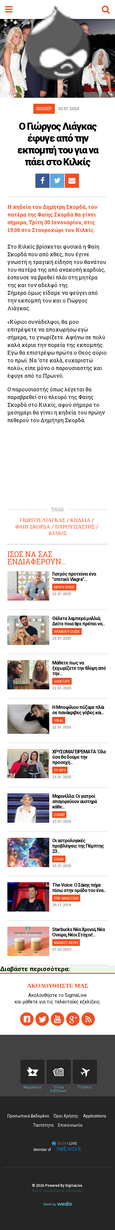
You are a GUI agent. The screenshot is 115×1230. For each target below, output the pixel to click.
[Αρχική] (57, 78)
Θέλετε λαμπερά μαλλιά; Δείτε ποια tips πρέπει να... (78, 621)
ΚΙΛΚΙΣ (58, 533)
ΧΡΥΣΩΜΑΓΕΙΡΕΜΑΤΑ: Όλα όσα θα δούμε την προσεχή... (79, 757)
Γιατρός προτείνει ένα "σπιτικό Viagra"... (74, 576)
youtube (57, 1019)
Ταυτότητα (43, 1125)
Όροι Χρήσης (66, 1116)
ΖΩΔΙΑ (59, 859)
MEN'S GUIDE (64, 587)
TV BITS (60, 770)
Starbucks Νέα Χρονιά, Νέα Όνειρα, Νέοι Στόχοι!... (78, 932)
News (59, 1072)
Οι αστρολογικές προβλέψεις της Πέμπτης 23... (78, 846)
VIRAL (58, 720)
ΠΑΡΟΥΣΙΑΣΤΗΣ (75, 527)
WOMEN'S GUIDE (67, 631)
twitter (42, 1019)
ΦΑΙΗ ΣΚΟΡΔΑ (32, 527)
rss (88, 1019)
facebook (27, 1019)
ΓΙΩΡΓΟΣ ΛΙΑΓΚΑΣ (42, 520)
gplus (73, 1019)
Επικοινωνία (70, 1125)
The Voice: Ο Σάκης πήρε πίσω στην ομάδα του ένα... (79, 887)
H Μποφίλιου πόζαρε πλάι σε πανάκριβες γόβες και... (78, 709)
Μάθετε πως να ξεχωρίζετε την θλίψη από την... (79, 668)
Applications (94, 1116)
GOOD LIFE (62, 681)
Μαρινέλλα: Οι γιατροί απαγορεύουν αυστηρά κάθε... (74, 801)
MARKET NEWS (66, 942)
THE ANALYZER (66, 898)
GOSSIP (59, 814)
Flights (85, 1072)
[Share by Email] (72, 181)
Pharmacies (32, 1072)
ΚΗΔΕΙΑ (80, 520)
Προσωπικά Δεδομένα (28, 1116)
